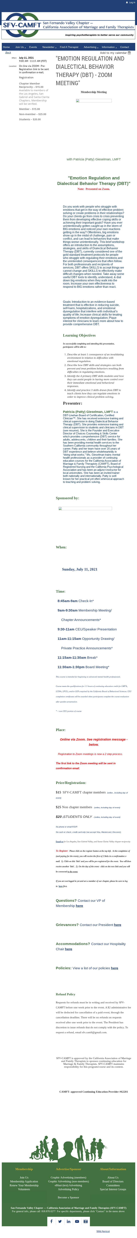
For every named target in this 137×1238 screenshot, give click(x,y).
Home (5, 10)
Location (12, 66)
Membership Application (24, 1181)
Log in (132, 2)
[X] (60, 1221)
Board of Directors (112, 1181)
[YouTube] (77, 1221)
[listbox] (116, 53)
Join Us (24, 1177)
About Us (112, 1177)
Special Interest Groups (113, 1189)
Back (8, 52)
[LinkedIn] (68, 1221)
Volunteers (24, 1189)
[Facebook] (51, 1221)
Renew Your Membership (24, 1185)
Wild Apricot (103, 1231)
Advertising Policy (68, 1189)
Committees (113, 1185)
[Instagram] (86, 1221)
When (14, 57)
